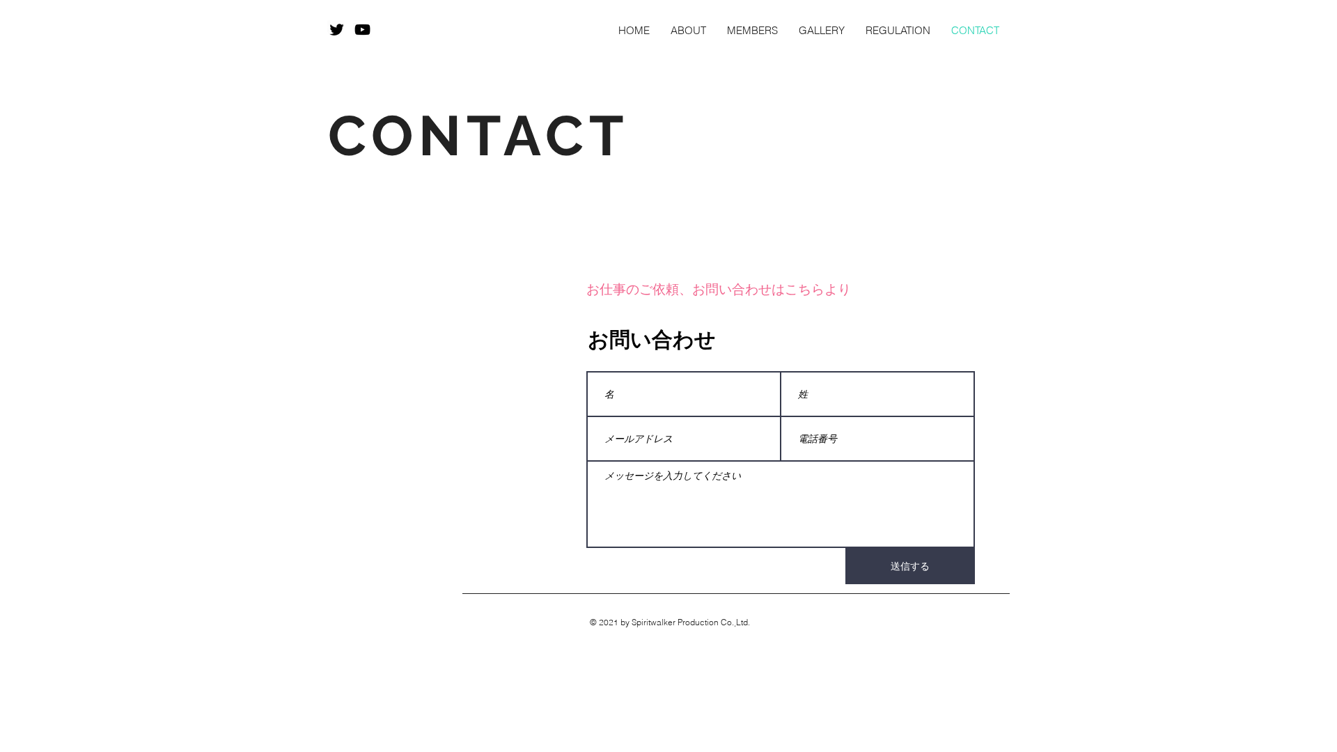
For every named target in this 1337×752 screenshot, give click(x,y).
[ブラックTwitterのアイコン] (336, 29)
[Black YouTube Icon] (362, 29)
